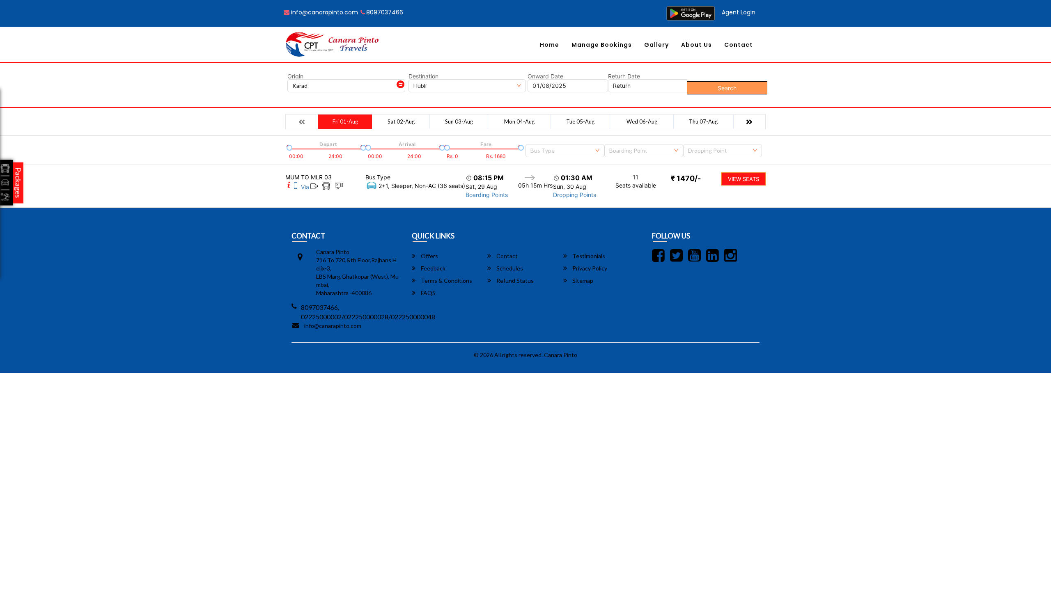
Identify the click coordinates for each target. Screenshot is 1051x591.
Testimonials (588, 255)
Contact (738, 45)
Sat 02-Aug (401, 121)
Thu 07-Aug (703, 121)
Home (549, 45)
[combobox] (564, 150)
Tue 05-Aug (580, 121)
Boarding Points (487, 194)
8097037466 (384, 12)
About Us (696, 45)
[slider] (289, 147)
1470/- (686, 178)
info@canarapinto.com (323, 12)
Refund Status (514, 280)
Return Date (624, 76)
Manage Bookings (601, 45)
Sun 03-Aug (459, 121)
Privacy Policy (589, 268)
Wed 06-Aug (641, 121)
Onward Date (545, 76)
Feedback (432, 268)
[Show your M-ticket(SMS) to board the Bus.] (295, 186)
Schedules (509, 268)
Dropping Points (574, 194)
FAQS (428, 292)
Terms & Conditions (446, 280)
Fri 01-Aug (345, 121)
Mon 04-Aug (519, 121)
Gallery (656, 45)
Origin (295, 76)
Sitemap (582, 280)
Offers (429, 255)
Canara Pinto (560, 354)
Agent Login (738, 12)
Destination (423, 76)
